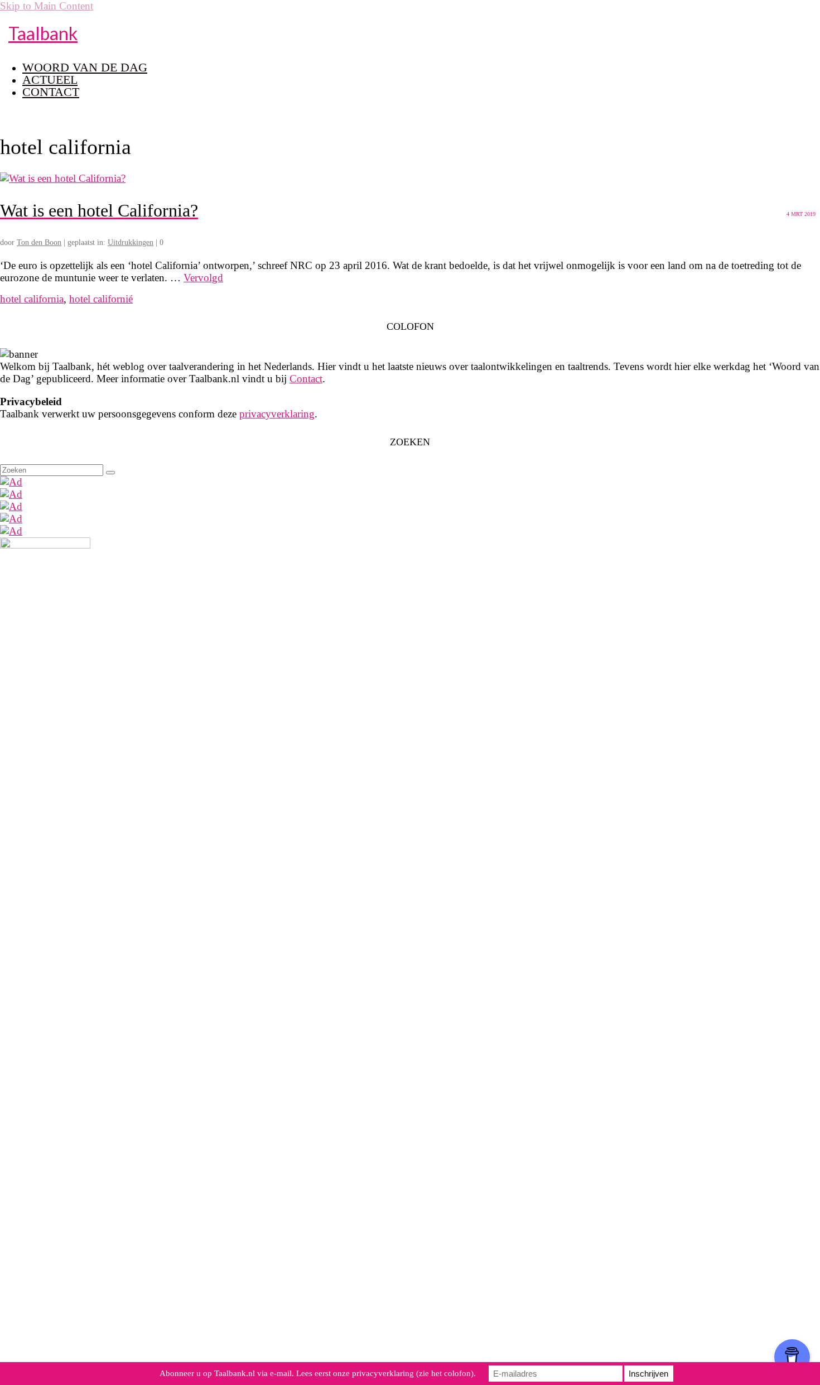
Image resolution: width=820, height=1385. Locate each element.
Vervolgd (203, 277)
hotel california (32, 299)
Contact (306, 378)
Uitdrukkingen (130, 242)
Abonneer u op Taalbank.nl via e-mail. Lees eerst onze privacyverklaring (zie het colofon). (318, 1373)
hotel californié (101, 299)
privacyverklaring (277, 414)
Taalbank (43, 33)
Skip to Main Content (46, 6)
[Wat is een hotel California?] (63, 178)
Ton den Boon (39, 242)
